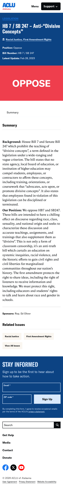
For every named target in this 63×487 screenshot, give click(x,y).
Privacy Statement (27, 481)
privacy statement (36, 411)
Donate (7, 457)
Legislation (10, 18)
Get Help (8, 435)
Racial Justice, (14, 39)
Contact (7, 450)
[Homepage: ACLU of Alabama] (13, 6)
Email (7, 385)
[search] (57, 425)
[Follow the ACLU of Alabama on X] (13, 467)
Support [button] (49, 6)
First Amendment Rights (37, 39)
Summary (12, 112)
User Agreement (9, 481)
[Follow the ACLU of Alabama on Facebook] (5, 467)
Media (6, 442)
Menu (35, 6)
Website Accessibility (46, 481)
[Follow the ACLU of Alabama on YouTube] (21, 467)
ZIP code (8, 397)
